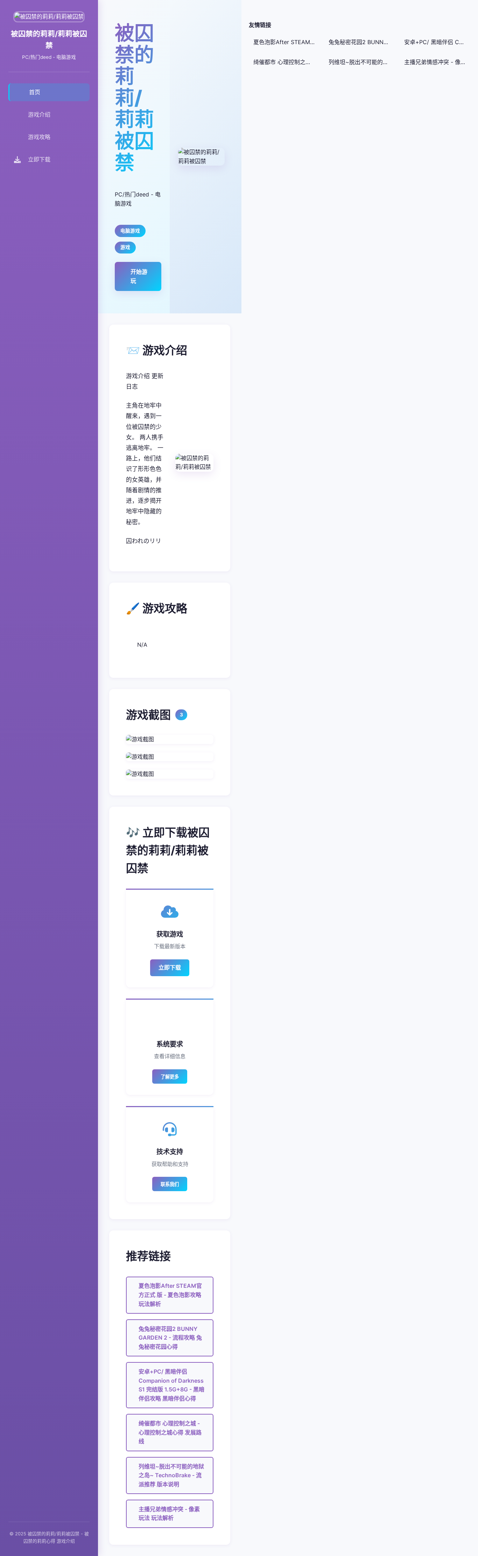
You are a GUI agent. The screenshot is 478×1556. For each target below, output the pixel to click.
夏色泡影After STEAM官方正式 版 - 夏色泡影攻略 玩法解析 (170, 1294)
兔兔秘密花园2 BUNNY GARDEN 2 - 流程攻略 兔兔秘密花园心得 (170, 1337)
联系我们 (170, 1184)
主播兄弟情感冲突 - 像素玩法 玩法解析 (169, 1514)
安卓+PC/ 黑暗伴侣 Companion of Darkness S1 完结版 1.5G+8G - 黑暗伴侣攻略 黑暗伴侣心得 (171, 1385)
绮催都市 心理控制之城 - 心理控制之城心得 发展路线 (170, 1432)
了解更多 (170, 1076)
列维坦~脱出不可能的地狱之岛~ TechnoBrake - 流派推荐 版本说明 (171, 1475)
